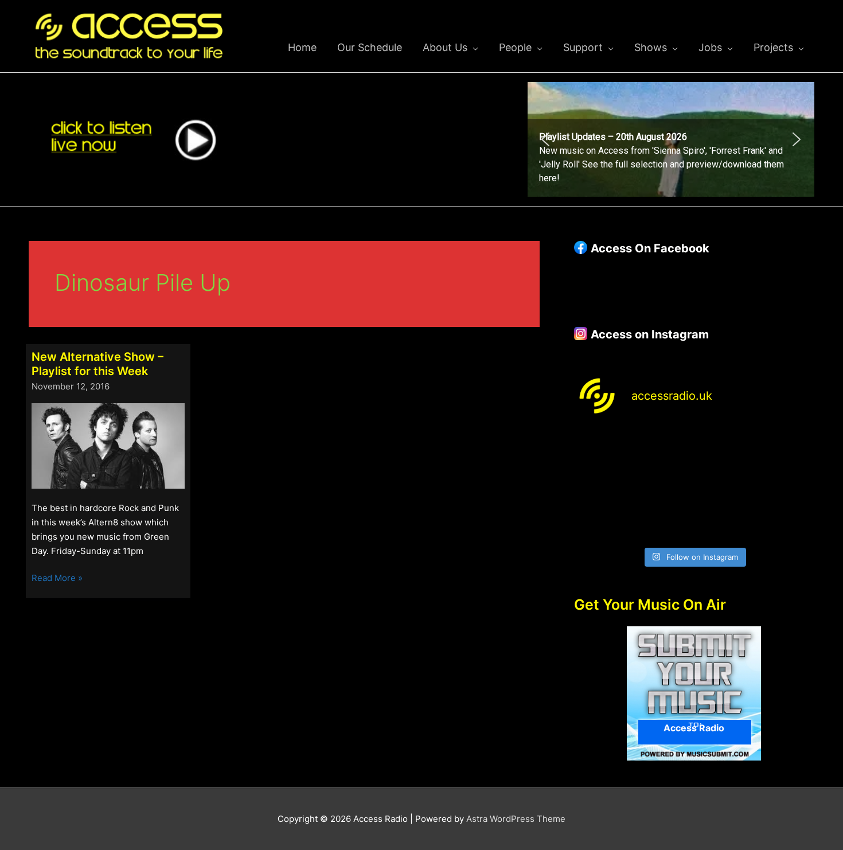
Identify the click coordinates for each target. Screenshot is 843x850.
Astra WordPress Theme (515, 818)
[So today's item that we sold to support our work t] (724, 485)
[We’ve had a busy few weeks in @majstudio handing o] (602, 448)
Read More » (57, 579)
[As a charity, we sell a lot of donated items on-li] (602, 522)
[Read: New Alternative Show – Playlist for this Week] (108, 444)
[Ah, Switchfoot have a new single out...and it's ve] (602, 485)
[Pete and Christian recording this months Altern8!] (724, 448)
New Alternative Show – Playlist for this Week (97, 364)
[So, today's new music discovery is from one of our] (786, 448)
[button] (671, 139)
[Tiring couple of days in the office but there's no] (663, 522)
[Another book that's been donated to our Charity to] (663, 485)
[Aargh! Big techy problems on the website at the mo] (663, 448)
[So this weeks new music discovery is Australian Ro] (786, 485)
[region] (671, 139)
